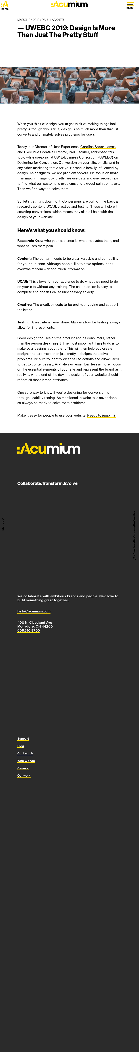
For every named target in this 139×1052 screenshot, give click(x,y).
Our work (24, 775)
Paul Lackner (79, 152)
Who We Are (26, 761)
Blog (20, 746)
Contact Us (25, 753)
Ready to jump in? (101, 415)
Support (23, 738)
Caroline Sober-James (97, 147)
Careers (23, 768)
